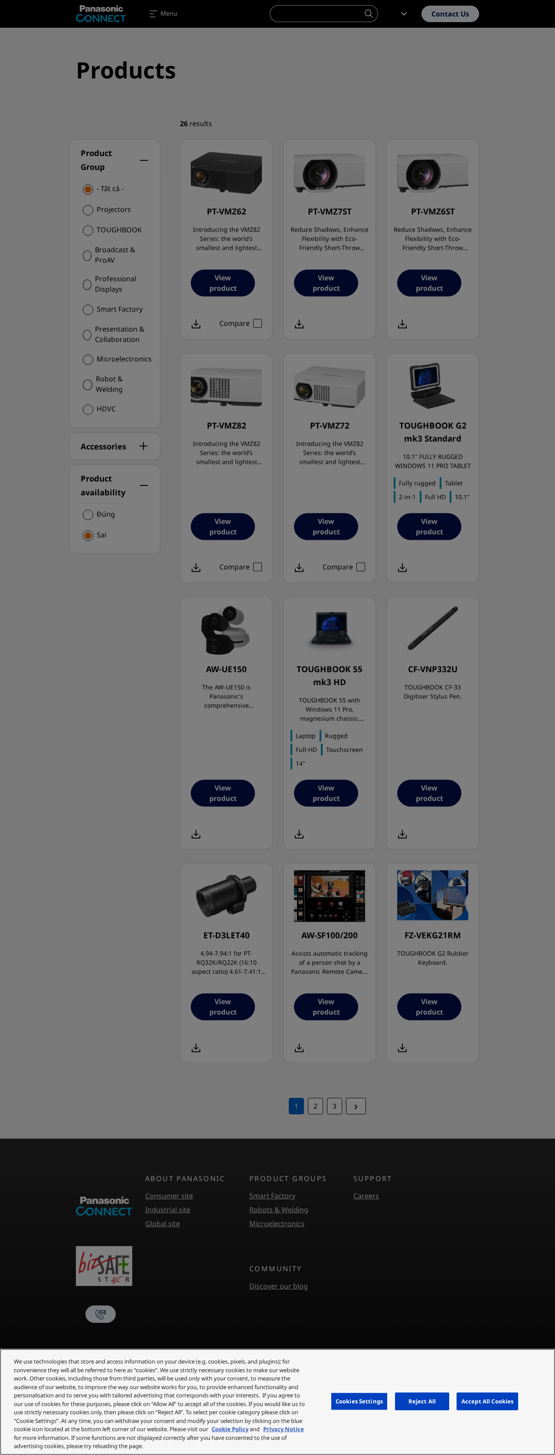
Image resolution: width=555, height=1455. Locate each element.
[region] (277, 1402)
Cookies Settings (359, 1401)
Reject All (422, 1401)
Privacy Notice (283, 1429)
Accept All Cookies (487, 1401)
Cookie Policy (230, 1429)
